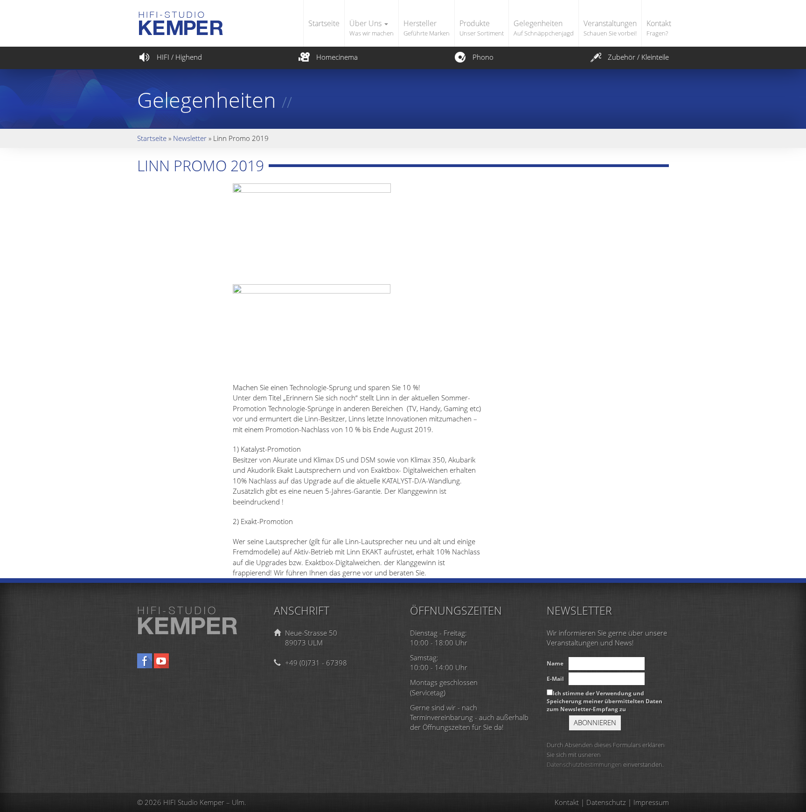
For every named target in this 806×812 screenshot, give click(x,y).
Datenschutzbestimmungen (584, 764)
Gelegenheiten (544, 27)
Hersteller (426, 27)
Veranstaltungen (610, 27)
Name (555, 663)
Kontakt (658, 27)
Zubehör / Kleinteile (638, 57)
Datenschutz (606, 802)
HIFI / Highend (179, 57)
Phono (482, 57)
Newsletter (190, 138)
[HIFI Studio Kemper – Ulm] (201, 14)
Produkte (481, 27)
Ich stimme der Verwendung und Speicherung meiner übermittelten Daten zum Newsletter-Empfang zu (604, 701)
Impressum (651, 802)
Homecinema (337, 57)
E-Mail (555, 679)
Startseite (324, 23)
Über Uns (371, 27)
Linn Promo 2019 (200, 165)
